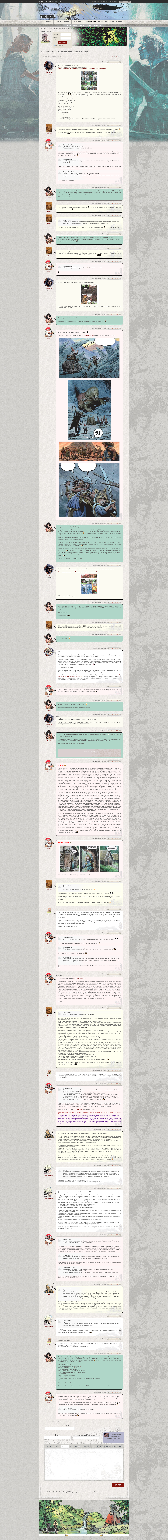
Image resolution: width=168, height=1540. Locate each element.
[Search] (129, 2)
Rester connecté (59, 45)
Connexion (95, 1)
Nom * (57, 1435)
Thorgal (110, 1438)
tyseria (49, 197)
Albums (58, 22)
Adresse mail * (86, 1435)
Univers (49, 22)
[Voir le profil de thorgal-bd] (49, 70)
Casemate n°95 (78, 1109)
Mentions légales (80, 1535)
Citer (117, 61)
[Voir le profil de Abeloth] (49, 1137)
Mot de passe (55, 38)
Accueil (43, 28)
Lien (112, 61)
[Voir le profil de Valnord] (49, 1342)
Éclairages (103, 22)
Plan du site (72, 1535)
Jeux (112, 22)
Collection (77, 22)
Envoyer (118, 1485)
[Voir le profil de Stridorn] (49, 131)
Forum (69, 25)
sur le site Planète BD (79, 978)
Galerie (119, 22)
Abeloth (49, 1139)
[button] (47, 1446)
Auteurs (66, 22)
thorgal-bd (49, 72)
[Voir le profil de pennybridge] (49, 1173)
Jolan (113, 1440)
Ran (80, 1366)
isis (49, 658)
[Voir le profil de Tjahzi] (49, 148)
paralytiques (71, 1367)
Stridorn (49, 133)
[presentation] (47, 1446)
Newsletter (113, 1)
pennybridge (49, 1175)
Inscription (104, 1)
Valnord (49, 1344)
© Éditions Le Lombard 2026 (92, 1535)
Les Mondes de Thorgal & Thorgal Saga (63, 28)
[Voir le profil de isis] (49, 655)
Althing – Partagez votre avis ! (82, 25)
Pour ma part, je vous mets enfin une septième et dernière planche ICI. (78, 572)
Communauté (90, 22)
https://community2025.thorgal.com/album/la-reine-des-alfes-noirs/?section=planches (82, 68)
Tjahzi (49, 150)
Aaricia (116, 1438)
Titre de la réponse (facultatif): (60, 1426)
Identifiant (55, 34)
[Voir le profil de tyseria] (49, 195)
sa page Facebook (89, 335)
